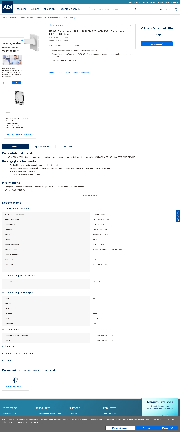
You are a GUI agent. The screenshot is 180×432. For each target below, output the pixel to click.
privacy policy (58, 419)
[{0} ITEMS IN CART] (176, 9)
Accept (146, 428)
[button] (178, 216)
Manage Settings (120, 428)
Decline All (167, 428)
